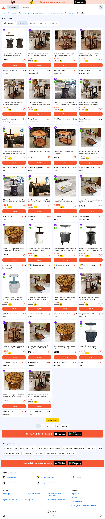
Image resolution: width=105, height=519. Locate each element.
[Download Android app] (75, 434)
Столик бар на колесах (28, 448)
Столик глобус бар (10, 448)
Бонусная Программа (9, 500)
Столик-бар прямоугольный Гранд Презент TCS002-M (89, 152)
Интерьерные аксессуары (54, 13)
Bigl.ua (4, 13)
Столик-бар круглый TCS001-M (39, 151)
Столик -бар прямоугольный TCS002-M (64, 152)
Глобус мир (27, 453)
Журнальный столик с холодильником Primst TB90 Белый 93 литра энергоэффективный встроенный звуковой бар (63, 201)
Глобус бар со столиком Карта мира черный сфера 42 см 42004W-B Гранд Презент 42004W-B (89, 103)
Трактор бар (38, 453)
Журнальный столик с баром (49, 448)
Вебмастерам (6, 494)
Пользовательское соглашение (54, 495)
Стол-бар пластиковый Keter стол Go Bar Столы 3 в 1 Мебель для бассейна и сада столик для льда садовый (13, 152)
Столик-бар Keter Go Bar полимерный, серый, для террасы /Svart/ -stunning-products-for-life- (88, 347)
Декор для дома (38, 13)
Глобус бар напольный (12, 453)
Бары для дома (70, 13)
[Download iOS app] (60, 434)
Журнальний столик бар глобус (74, 448)
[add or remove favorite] (24, 60)
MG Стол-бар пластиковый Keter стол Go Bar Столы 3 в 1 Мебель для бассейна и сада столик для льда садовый (39, 201)
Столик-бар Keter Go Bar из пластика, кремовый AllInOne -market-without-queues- (13, 298)
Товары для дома (25, 13)
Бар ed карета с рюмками (55, 453)
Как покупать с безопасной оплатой (83, 506)
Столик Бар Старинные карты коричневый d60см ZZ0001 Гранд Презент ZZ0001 (64, 55)
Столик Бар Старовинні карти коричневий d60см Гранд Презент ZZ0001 (13, 249)
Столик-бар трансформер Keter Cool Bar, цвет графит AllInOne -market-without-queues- (65, 249)
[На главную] (3, 8)
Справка (74, 498)
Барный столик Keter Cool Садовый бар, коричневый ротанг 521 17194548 (11, 55)
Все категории (13, 13)
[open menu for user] (101, 516)
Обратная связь (76, 502)
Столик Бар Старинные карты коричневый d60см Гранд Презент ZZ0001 (64, 347)
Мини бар (91, 448)
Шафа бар (71, 453)
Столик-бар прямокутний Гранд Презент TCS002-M (90, 201)
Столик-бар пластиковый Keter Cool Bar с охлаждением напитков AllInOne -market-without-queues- (39, 249)
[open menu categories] (28, 516)
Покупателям (75, 494)
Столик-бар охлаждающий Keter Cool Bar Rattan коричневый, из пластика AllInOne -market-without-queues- (90, 249)
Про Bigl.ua (29, 500)
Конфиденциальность (32, 494)
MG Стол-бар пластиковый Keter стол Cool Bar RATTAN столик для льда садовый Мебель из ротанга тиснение (13, 201)
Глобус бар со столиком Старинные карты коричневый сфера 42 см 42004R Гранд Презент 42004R (39, 103)
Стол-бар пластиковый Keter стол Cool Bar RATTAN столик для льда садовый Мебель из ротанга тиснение (65, 103)
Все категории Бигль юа (56, 500)
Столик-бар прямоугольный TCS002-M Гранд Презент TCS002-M (38, 55)
